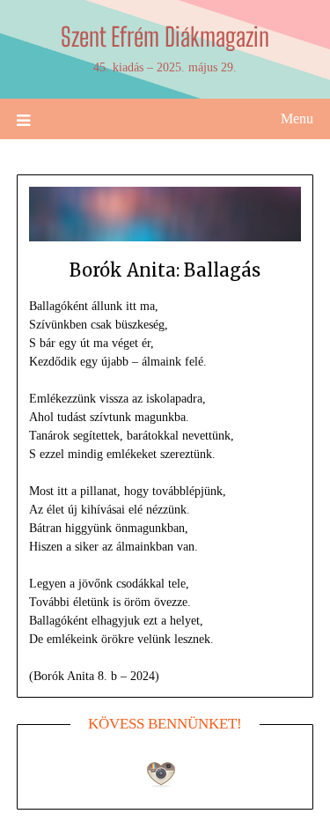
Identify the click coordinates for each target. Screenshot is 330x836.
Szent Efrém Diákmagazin (165, 36)
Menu (297, 118)
